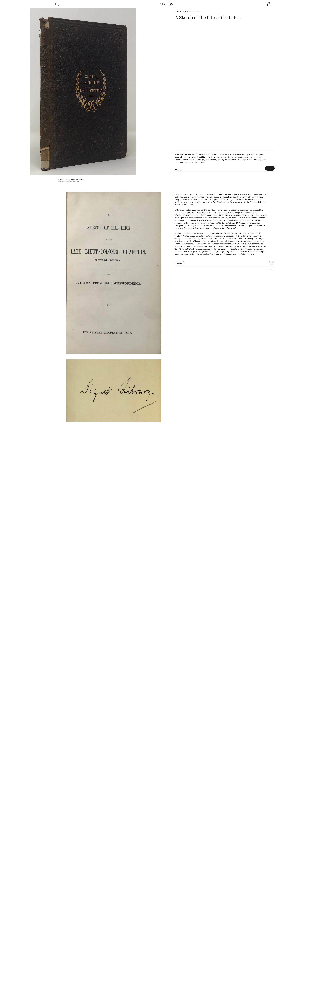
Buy (270, 168)
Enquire (179, 263)
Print (271, 269)
